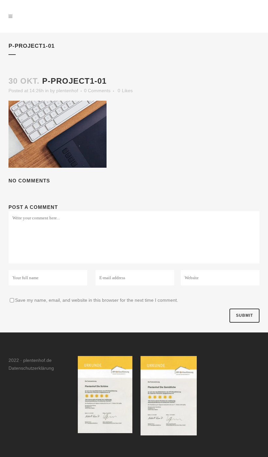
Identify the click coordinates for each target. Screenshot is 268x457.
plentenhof (67, 90)
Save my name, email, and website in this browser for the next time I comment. (96, 300)
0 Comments (97, 90)
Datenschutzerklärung (31, 368)
